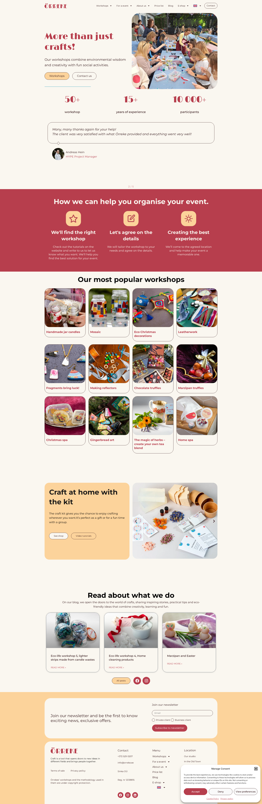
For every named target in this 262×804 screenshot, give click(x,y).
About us (141, 5)
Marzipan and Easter (181, 656)
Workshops (102, 5)
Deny (221, 791)
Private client (163, 720)
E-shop (181, 5)
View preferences (246, 791)
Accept (195, 791)
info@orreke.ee (126, 762)
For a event (122, 5)
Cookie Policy (213, 798)
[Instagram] (146, 680)
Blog (170, 5)
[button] (255, 768)
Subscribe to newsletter (169, 728)
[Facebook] (137, 680)
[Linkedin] (135, 795)
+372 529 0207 (125, 756)
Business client (183, 720)
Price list (159, 5)
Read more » (58, 667)
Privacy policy (226, 798)
